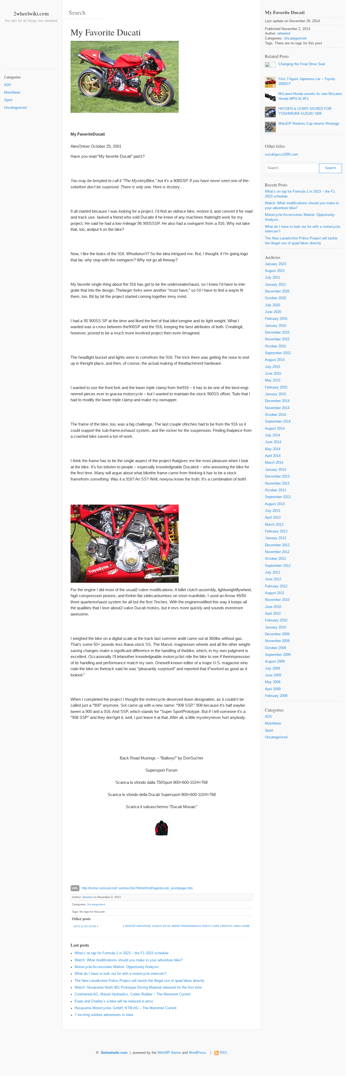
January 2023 (275, 264)
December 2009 (277, 634)
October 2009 (275, 648)
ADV (7, 85)
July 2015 (272, 367)
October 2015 (275, 346)
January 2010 (275, 627)
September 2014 (278, 421)
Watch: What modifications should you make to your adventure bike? (128, 960)
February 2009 (276, 696)
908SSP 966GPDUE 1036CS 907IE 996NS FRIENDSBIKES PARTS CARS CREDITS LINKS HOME (187, 925)
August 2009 (275, 661)
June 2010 (273, 607)
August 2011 (274, 593)
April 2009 (273, 689)
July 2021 (272, 277)
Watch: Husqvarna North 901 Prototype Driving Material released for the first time (138, 987)
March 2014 (274, 463)
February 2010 (276, 620)
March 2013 (274, 525)
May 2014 (272, 449)
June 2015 (273, 374)
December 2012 (277, 545)
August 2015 (275, 360)
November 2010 (277, 600)
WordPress (197, 1053)
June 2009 (273, 675)
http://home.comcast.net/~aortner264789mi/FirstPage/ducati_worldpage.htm (137, 888)
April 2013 (273, 517)
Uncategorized (15, 108)
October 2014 (275, 415)
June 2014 (273, 442)
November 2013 (277, 483)
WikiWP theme (169, 1053)
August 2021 (275, 271)
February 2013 (276, 531)
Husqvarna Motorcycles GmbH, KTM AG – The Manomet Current (126, 1008)
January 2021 (275, 285)
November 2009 (277, 641)
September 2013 (278, 497)
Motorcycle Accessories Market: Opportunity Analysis (117, 967)
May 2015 (272, 380)
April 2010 (273, 614)
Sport (8, 100)
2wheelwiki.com (31, 13)
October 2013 (275, 490)
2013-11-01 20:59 (85, 926)
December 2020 (277, 291)
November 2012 (277, 552)
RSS (223, 1053)
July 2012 (272, 572)
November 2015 (277, 339)
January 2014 (275, 470)
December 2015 (277, 332)
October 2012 (275, 559)
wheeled (87, 897)
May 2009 (272, 682)
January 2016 (275, 326)
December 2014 (277, 401)
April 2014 (273, 456)
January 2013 (275, 538)
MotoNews (12, 92)
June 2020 (273, 312)
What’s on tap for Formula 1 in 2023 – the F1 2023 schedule (121, 953)
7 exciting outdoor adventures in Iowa (104, 1015)
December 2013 (277, 476)
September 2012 (278, 566)
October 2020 (275, 298)
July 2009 (272, 668)
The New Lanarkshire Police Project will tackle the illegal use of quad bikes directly (139, 981)
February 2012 (276, 586)
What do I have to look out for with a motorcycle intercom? (120, 974)
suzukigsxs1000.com (281, 154)
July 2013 (272, 511)
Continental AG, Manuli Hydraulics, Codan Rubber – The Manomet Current (133, 994)
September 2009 (278, 655)
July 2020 (272, 305)
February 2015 (276, 387)
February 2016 (276, 319)
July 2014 (272, 435)
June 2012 (273, 579)
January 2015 (275, 394)
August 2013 (275, 504)
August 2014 (275, 428)
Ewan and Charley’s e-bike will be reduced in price (114, 1001)
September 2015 (278, 353)
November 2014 (277, 408)
